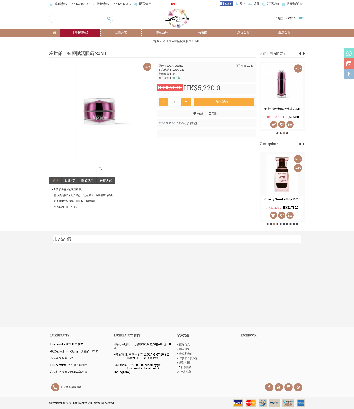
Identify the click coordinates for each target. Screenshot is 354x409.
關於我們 (87, 180)
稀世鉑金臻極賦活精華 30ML (282, 109)
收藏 (200, 113)
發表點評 (192, 123)
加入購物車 (224, 102)
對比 (215, 113)
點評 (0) (70, 180)
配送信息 (184, 344)
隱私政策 (184, 349)
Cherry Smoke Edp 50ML (282, 199)
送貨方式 (106, 180)
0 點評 (181, 123)
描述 (55, 180)
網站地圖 (184, 362)
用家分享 (185, 372)
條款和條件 (186, 353)
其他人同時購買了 (273, 53)
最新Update (269, 144)
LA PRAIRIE (175, 65)
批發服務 (186, 367)
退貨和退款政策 (188, 358)
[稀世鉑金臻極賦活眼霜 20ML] (100, 113)
